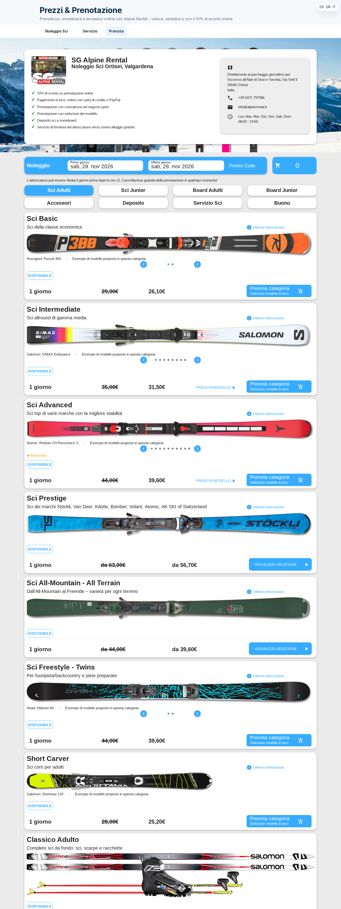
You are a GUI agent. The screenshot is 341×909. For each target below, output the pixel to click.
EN (328, 7)
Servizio (90, 31)
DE (322, 7)
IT (334, 7)
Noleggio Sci (56, 31)
